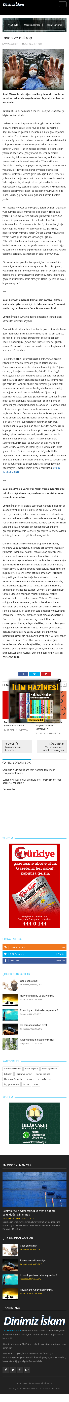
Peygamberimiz (11, 1084)
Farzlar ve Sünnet (24, 1074)
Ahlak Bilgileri (31, 1068)
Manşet (30, 1079)
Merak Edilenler (32, 24)
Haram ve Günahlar (13, 1079)
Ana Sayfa (13, 24)
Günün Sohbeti (43, 1074)
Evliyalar (8, 1074)
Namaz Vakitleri (30, 1389)
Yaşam (26, 1084)
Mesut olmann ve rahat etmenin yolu (53, 748)
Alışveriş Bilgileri (49, 1068)
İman (36, 1084)
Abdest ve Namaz (12, 1068)
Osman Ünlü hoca (51, 1389)
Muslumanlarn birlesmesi (13, 748)
